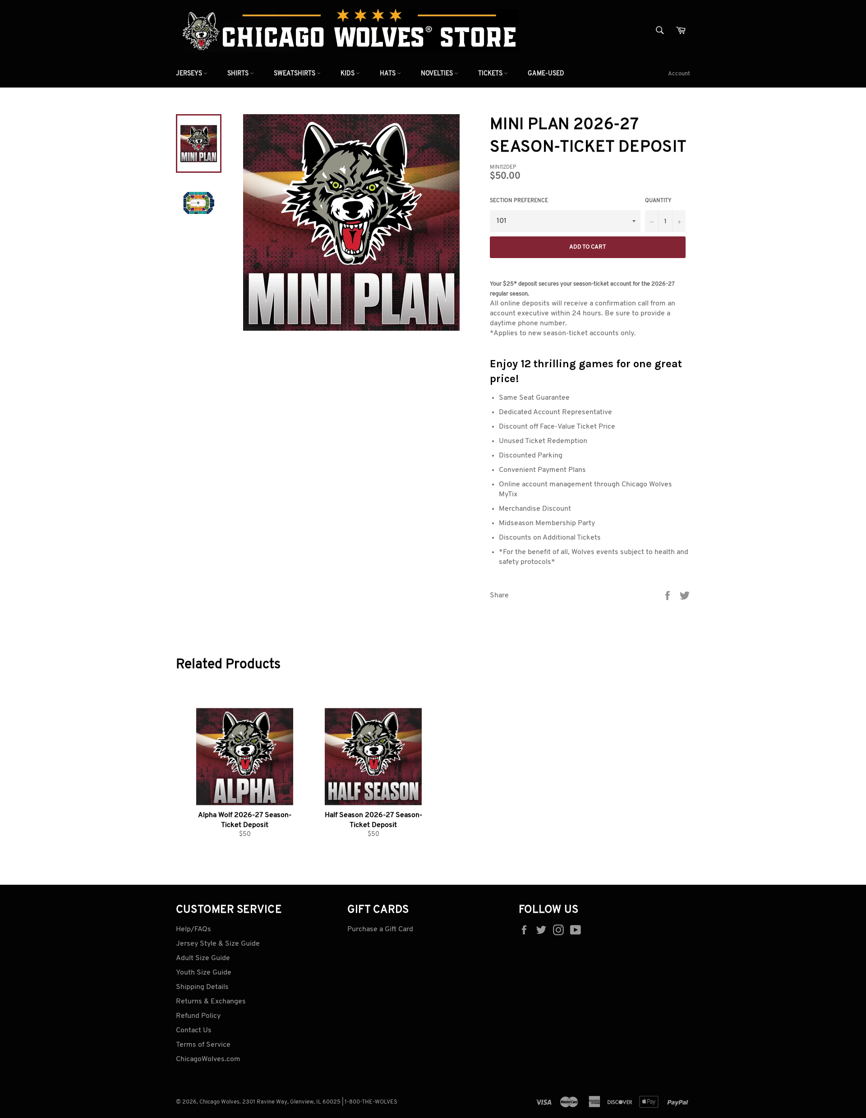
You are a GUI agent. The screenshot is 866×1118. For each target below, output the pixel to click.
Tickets (491, 73)
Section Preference (519, 200)
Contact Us (194, 1030)
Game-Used (546, 73)
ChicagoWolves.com (208, 1059)
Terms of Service (203, 1045)
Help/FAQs (193, 929)
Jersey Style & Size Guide (218, 943)
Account (679, 74)
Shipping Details (202, 987)
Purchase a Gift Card (380, 929)
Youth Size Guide (203, 972)
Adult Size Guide (203, 958)
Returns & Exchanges (211, 1001)
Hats (388, 73)
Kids (348, 73)
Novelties (437, 73)
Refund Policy (198, 1016)
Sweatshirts (295, 73)
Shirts (238, 73)
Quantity (658, 200)
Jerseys (189, 73)
